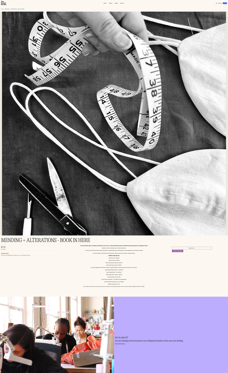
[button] (216, 3)
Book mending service (120, 343)
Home (2, 9)
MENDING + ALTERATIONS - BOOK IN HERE (14, 9)
